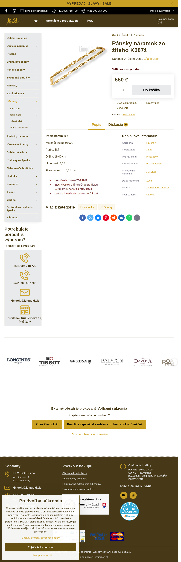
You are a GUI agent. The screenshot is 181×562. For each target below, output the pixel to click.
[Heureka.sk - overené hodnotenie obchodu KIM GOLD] (129, 519)
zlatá (149, 149)
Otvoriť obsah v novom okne (91, 434)
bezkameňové (154, 163)
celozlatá (151, 172)
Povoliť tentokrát (47, 424)
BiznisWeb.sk (101, 556)
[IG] (14, 10)
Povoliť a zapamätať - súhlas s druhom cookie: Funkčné (104, 424)
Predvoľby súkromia (80, 551)
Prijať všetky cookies (40, 547)
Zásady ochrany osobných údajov (112, 551)
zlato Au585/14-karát (158, 187)
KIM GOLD (129, 114)
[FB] (7, 10)
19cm (149, 180)
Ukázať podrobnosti (41, 555)
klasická (150, 194)
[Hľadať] (142, 21)
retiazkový (152, 156)
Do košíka (151, 90)
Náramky (151, 142)
